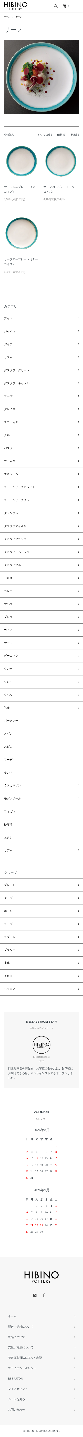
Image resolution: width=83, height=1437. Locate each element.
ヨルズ (8, 578)
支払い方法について (20, 1347)
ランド (8, 772)
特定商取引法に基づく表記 (25, 1357)
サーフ (19, 17)
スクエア (9, 988)
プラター (9, 949)
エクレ (8, 837)
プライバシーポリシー (22, 1368)
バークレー (11, 720)
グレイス (9, 409)
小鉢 (7, 962)
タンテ (8, 668)
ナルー (8, 435)
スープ (8, 924)
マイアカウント (18, 1388)
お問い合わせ (16, 1409)
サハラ (8, 603)
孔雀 (7, 707)
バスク (8, 448)
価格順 (61, 134)
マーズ (8, 396)
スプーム (9, 937)
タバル (8, 694)
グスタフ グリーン (16, 370)
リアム (8, 850)
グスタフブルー (14, 565)
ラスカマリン (12, 785)
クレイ (8, 681)
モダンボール (12, 798)
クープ (8, 898)
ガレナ (8, 591)
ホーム (7, 17)
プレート (9, 885)
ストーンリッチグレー (18, 500)
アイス (8, 318)
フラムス (9, 461)
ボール (8, 911)
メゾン (8, 733)
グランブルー (12, 513)
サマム (8, 357)
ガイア (8, 344)
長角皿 (8, 975)
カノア (8, 629)
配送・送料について (20, 1326)
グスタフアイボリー (16, 526)
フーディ (9, 759)
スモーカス (11, 422)
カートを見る (16, 1399)
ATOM (19, 1378)
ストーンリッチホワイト (19, 487)
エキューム (11, 474)
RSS (10, 1378)
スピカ (8, 746)
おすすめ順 (45, 134)
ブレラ (8, 616)
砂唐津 (8, 824)
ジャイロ (9, 331)
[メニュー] (77, 6)
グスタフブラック (15, 538)
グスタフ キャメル (16, 383)
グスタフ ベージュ (16, 551)
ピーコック (11, 655)
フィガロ (9, 811)
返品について (16, 1337)
